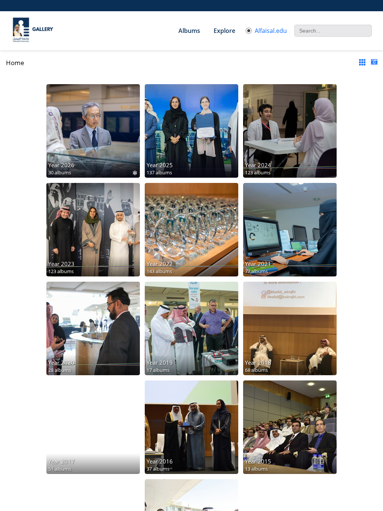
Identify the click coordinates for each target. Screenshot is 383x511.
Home (15, 62)
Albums (189, 31)
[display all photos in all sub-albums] (362, 62)
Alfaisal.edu (271, 31)
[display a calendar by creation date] (374, 62)
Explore (224, 31)
